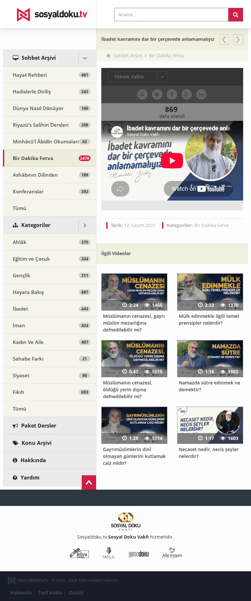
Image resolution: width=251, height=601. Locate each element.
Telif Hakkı (50, 593)
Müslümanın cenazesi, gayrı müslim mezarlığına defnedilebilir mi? (134, 323)
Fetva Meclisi (79, 554)
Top (89, 482)
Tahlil (108, 554)
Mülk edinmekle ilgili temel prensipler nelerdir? (209, 319)
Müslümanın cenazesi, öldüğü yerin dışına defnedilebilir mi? (127, 389)
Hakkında (21, 593)
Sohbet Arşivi (127, 55)
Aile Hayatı (172, 554)
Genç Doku (139, 554)
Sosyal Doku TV (49, 14)
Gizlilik (76, 593)
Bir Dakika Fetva (166, 55)
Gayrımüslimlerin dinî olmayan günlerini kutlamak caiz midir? (134, 456)
